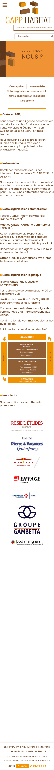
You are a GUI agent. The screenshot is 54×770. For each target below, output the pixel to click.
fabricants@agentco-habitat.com (34, 27)
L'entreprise (16, 86)
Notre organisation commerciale (27, 91)
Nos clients (27, 100)
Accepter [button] (22, 766)
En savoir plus (38, 765)
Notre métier (37, 86)
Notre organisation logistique (27, 96)
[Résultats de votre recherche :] (27, 37)
